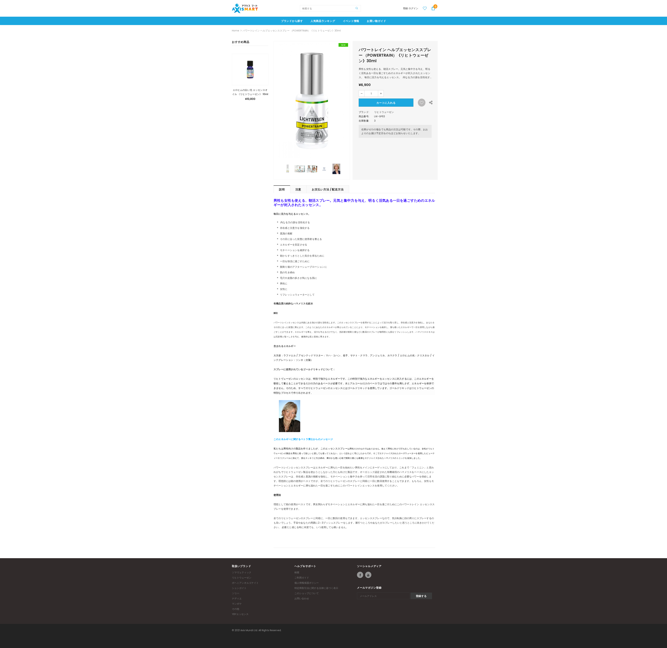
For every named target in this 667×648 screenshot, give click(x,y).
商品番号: (364, 116)
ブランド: (364, 112)
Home (235, 30)
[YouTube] (368, 575)
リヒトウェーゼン (384, 112)
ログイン (413, 8)
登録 (406, 8)
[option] (311, 100)
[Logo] (245, 8)
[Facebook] (360, 575)
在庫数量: (364, 121)
